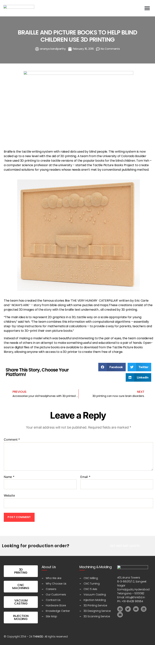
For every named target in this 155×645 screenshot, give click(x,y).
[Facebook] (120, 609)
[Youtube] (136, 609)
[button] (147, 8)
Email (85, 477)
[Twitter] (128, 609)
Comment (12, 439)
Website (9, 495)
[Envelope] (120, 614)
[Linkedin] (143, 609)
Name (9, 477)
